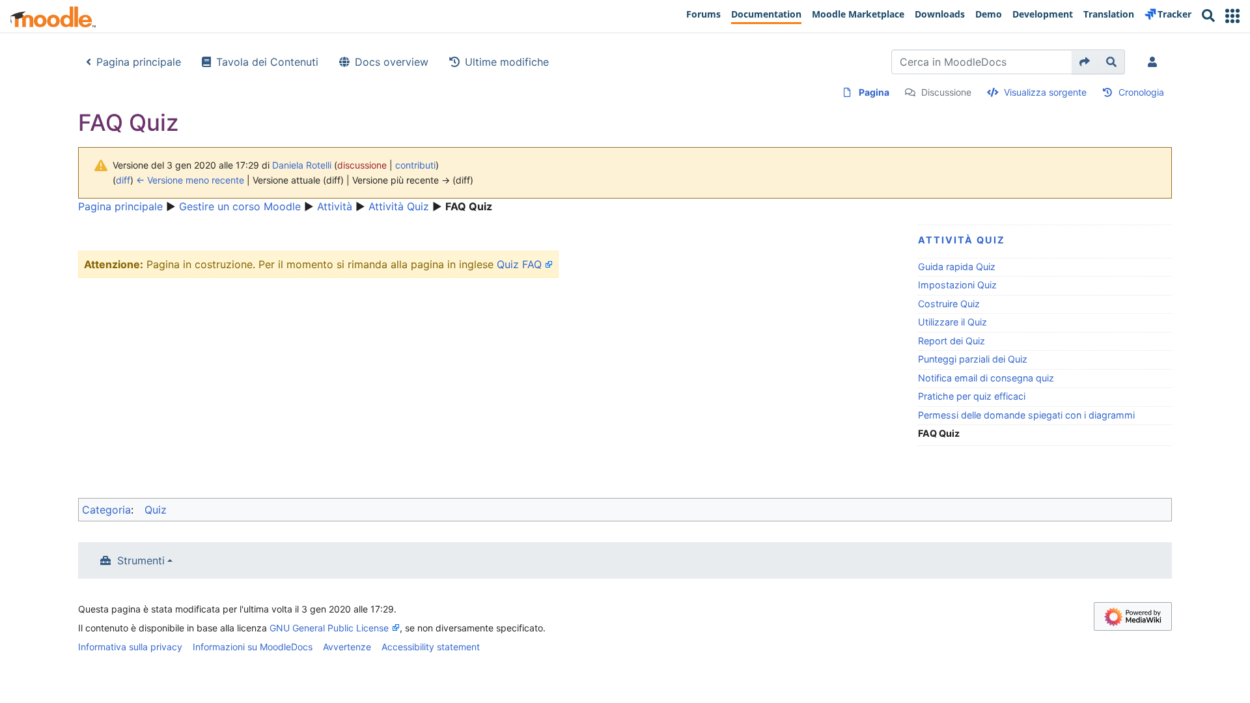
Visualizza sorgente (1045, 92)
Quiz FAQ (519, 264)
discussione (362, 165)
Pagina (874, 92)
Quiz (156, 509)
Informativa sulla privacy (130, 646)
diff (123, 180)
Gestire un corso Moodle (240, 206)
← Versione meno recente (190, 180)
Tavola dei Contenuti (267, 61)
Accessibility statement (431, 646)
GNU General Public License (329, 627)
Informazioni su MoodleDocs (252, 646)
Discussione (946, 92)
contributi (415, 165)
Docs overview (391, 61)
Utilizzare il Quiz (952, 321)
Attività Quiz (398, 206)
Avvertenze (347, 646)
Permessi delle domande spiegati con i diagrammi (1026, 414)
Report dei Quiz (951, 340)
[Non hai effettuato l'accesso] (1155, 62)
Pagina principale (138, 61)
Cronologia (1141, 92)
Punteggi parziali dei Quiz (972, 359)
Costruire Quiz (949, 303)
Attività (334, 206)
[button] (1232, 16)
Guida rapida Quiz (956, 266)
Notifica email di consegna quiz (986, 377)
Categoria (106, 509)
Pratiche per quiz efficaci (971, 396)
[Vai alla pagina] (1085, 61)
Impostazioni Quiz (957, 284)
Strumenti (141, 560)
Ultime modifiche (507, 61)
